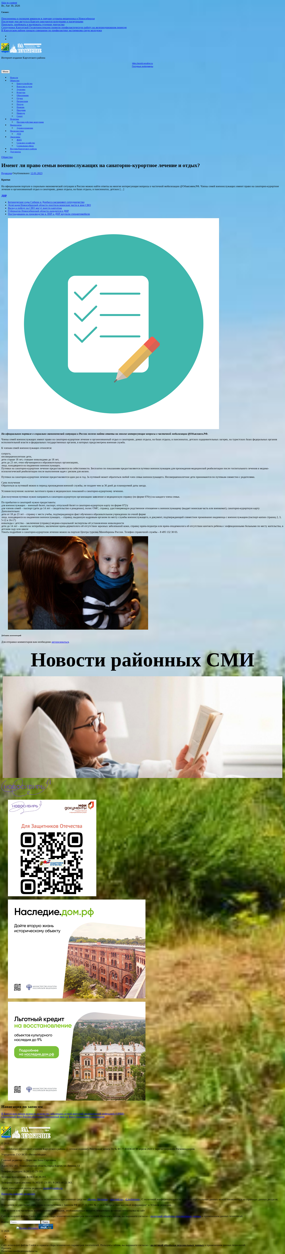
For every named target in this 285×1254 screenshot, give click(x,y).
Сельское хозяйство (26, 143)
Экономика (15, 137)
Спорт (20, 116)
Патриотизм (22, 101)
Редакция (6, 173)
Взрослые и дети (24, 86)
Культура (21, 92)
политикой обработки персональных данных (175, 1216)
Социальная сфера (25, 146)
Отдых (20, 98)
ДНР (4, 195)
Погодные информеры (142, 66)
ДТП (19, 134)
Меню (5, 71)
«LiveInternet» (132, 1199)
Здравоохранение (25, 128)
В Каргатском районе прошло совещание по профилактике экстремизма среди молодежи (51, 30)
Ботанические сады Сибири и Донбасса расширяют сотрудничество (46, 202)
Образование (23, 95)
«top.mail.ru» (117, 1199)
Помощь (20, 107)
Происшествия (17, 131)
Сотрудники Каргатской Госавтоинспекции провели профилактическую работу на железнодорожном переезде (64, 27)
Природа (21, 113)
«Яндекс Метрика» (97, 1199)
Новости (14, 77)
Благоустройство (24, 83)
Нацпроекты (16, 125)
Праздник (21, 110)
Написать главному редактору (18, 1193)
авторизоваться (60, 642)
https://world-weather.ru (142, 63)
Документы (15, 152)
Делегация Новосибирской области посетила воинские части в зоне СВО (49, 205)
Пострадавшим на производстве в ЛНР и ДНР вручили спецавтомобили (49, 214)
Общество (14, 80)
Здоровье (21, 89)
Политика (14, 119)
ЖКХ (19, 140)
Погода (20, 104)
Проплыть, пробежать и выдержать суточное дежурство (32, 24)
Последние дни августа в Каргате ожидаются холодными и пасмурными (42, 21)
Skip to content (9, 2)
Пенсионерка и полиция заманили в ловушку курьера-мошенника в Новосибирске (48, 18)
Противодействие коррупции (30, 122)
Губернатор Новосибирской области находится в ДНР (38, 211)
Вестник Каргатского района (23, 149)
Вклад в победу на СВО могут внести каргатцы (35, 208)
